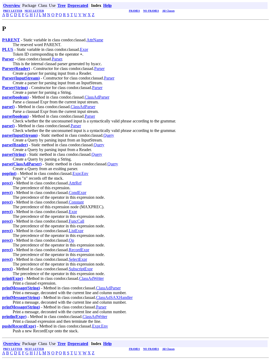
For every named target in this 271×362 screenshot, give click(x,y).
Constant (76, 202)
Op (71, 240)
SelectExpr (78, 259)
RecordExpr (79, 250)
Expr (84, 49)
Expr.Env (80, 173)
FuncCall (76, 221)
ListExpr (76, 230)
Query (108, 135)
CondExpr (77, 192)
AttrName (95, 40)
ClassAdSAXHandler (114, 297)
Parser (57, 59)
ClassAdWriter (91, 278)
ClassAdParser (97, 97)
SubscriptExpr (81, 269)
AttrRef (75, 183)
